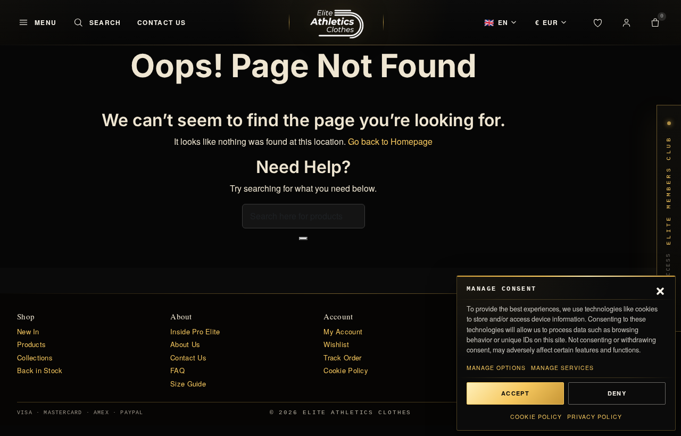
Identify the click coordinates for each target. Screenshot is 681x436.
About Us (185, 344)
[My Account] (626, 22)
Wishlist (336, 344)
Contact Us (161, 22)
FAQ (177, 370)
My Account (342, 331)
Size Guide (188, 384)
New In (28, 331)
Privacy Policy (594, 417)
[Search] (303, 238)
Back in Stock (39, 370)
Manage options (496, 368)
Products (31, 344)
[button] (660, 289)
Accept (515, 393)
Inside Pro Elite (195, 331)
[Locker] (597, 22)
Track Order (342, 358)
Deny (617, 393)
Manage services (562, 368)
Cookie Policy (536, 417)
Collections (35, 358)
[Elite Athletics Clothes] (336, 22)
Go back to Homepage (390, 141)
